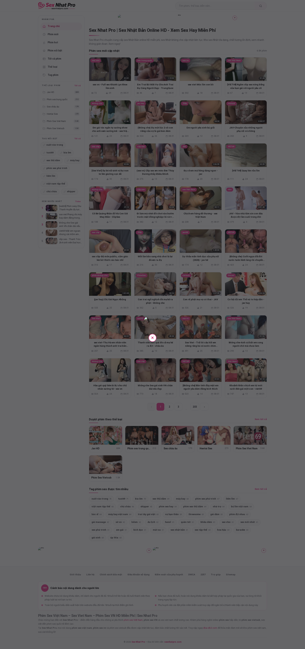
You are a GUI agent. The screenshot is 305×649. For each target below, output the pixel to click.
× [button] (152, 337)
